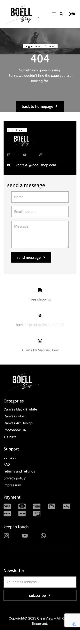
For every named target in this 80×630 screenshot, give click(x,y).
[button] (53, 13)
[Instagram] (8, 154)
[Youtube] (24, 154)
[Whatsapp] (43, 536)
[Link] (40, 154)
